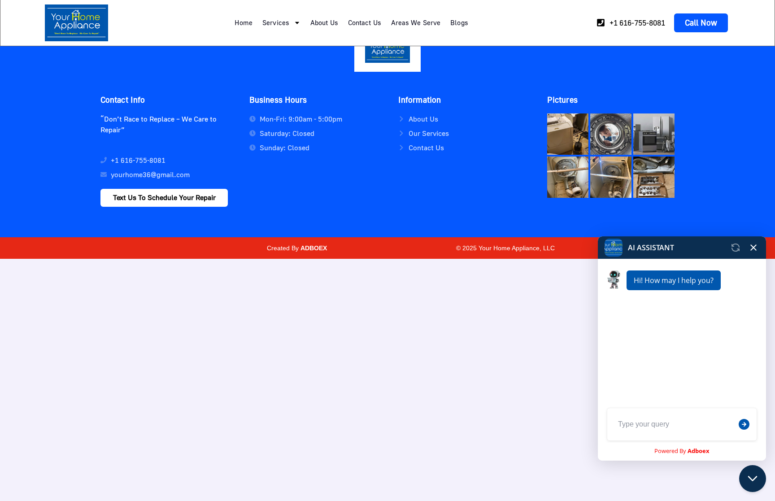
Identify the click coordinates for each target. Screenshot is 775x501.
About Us (324, 22)
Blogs (459, 22)
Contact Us (364, 22)
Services (275, 22)
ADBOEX (313, 248)
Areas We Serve (415, 22)
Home (244, 22)
